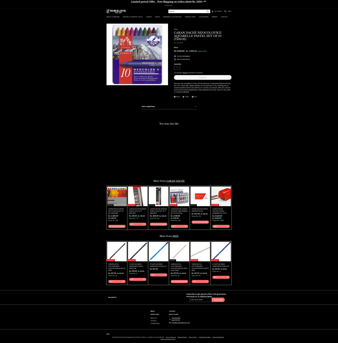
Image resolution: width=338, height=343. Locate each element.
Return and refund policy (168, 339)
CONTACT (224, 17)
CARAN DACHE (175, 181)
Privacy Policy (193, 337)
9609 (175, 236)
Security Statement (218, 337)
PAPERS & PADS (190, 17)
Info (108, 334)
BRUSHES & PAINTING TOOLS (133, 17)
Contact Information (205, 337)
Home (176, 29)
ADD (132, 224)
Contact (153, 321)
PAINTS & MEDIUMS (113, 17)
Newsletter (112, 297)
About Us (154, 318)
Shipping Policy (182, 337)
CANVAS (149, 17)
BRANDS (214, 17)
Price (176, 47)
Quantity (177, 64)
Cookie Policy (155, 323)
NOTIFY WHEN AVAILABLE (116, 171)
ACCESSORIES (204, 17)
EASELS (157, 17)
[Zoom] (137, 54)
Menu (153, 311)
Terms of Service (171, 337)
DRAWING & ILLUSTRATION (172, 17)
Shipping (185, 73)
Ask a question (148, 106)
